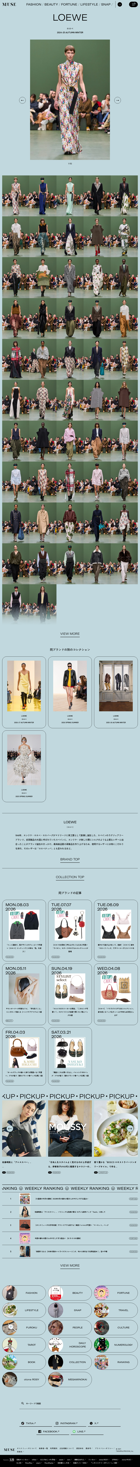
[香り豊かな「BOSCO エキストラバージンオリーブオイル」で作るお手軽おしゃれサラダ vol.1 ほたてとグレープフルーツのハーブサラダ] (116, 1128)
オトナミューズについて (27, 1448)
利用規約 (53, 1448)
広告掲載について (67, 1448)
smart (38, 1463)
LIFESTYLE (89, 4)
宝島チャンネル (22, 1459)
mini (68, 1459)
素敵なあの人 (79, 1459)
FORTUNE (69, 4)
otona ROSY (103, 1459)
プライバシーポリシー (104, 1448)
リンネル (91, 1459)
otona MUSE (126, 1459)
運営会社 (80, 1448)
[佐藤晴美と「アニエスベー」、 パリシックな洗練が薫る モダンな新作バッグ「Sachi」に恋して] (24, 1128)
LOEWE (70, 17)
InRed (34, 1459)
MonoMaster (49, 1463)
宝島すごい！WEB (79, 1463)
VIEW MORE (70, 634)
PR (4, 1172)
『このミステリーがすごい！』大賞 (104, 1463)
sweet (61, 1459)
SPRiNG (115, 1459)
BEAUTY (51, 4)
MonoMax (28, 1463)
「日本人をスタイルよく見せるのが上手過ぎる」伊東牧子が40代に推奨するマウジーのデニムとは (70, 1166)
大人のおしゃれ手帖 (47, 1459)
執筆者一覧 (43, 1448)
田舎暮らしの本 (63, 1463)
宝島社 (19, 1451)
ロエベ (70, 28)
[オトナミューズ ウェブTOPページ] (9, 1449)
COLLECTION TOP (70, 877)
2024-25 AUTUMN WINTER (70, 32)
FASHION (33, 4)
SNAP (105, 4)
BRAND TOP (70, 859)
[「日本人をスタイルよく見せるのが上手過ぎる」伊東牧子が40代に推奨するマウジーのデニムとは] (70, 1128)
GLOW (18, 1463)
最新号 (88, 1448)
